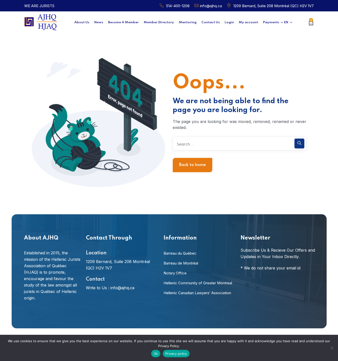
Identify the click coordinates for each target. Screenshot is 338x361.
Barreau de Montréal (181, 263)
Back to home (192, 165)
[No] (331, 347)
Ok (156, 354)
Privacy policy (176, 354)
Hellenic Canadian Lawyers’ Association (197, 292)
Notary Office (175, 273)
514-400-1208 (178, 5)
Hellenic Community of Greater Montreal (198, 283)
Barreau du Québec (180, 253)
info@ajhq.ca (211, 5)
